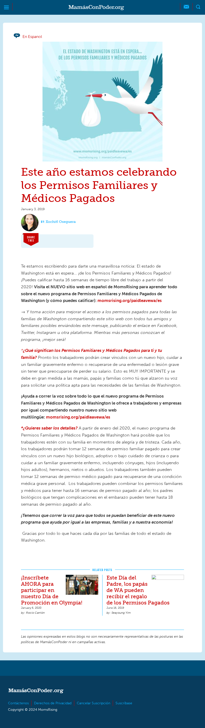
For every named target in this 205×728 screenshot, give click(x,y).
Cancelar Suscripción (93, 703)
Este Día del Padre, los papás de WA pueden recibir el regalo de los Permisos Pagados (138, 590)
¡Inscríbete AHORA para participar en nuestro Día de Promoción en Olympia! (51, 590)
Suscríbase (124, 703)
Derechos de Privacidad (53, 703)
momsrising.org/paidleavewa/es (130, 300)
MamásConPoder (96, 7)
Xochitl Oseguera (61, 222)
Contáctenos (18, 703)
